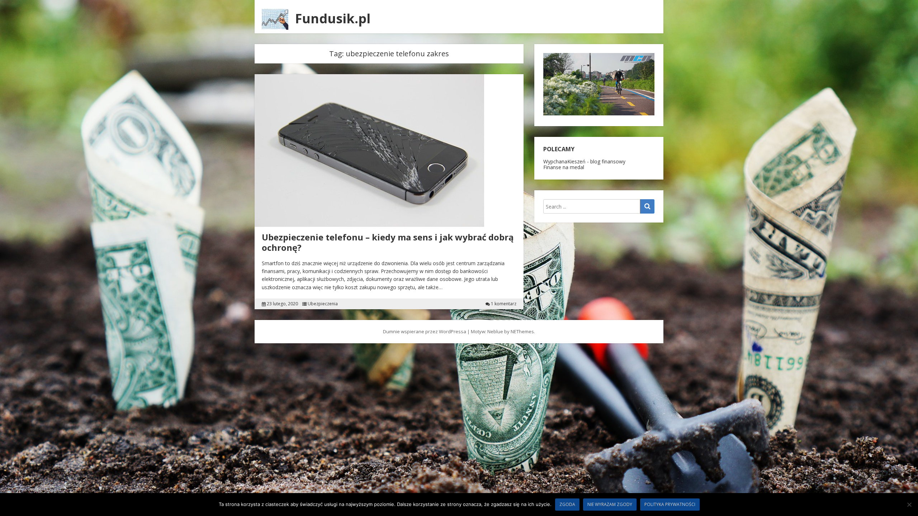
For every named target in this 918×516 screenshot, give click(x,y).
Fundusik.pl (332, 18)
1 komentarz (503, 303)
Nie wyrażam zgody (609, 504)
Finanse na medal (563, 167)
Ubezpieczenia (323, 303)
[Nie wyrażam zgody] (909, 504)
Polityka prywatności (669, 504)
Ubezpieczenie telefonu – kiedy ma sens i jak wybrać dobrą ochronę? (388, 242)
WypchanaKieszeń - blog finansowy (584, 161)
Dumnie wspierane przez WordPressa (424, 331)
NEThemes (522, 331)
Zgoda (567, 504)
